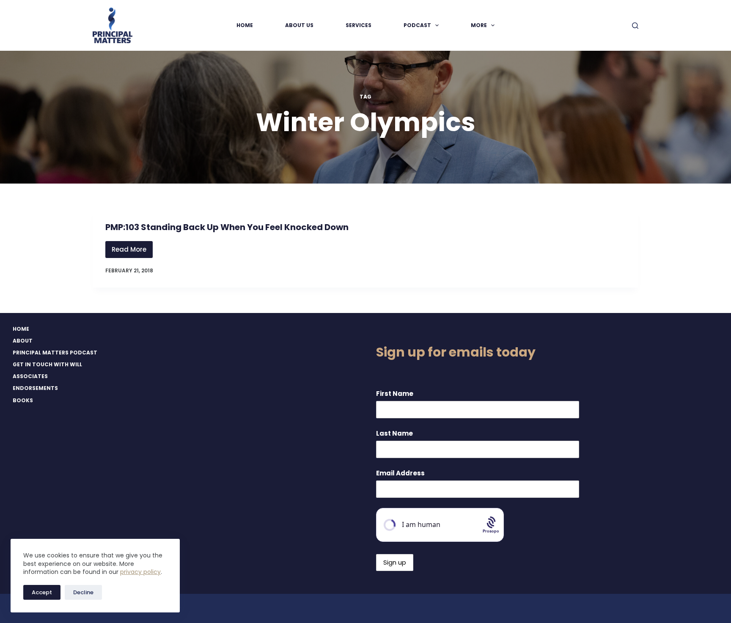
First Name (394, 393)
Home (244, 25)
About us (299, 25)
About (23, 341)
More (479, 25)
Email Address (400, 473)
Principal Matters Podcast (55, 352)
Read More (132, 251)
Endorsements (35, 388)
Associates (30, 376)
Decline (83, 592)
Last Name (394, 433)
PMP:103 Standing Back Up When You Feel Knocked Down (227, 227)
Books (23, 400)
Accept (42, 592)
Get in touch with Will (47, 364)
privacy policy (140, 572)
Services (358, 25)
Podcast (417, 25)
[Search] (635, 25)
